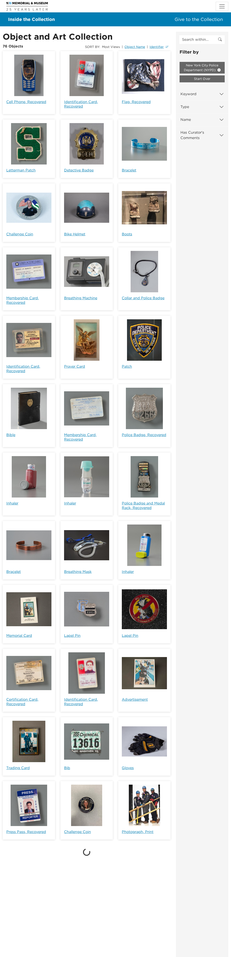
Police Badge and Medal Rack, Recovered (143, 505)
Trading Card (18, 768)
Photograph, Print (137, 832)
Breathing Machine (80, 298)
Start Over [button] (202, 79)
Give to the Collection (199, 19)
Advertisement (135, 699)
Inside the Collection (31, 19)
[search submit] (220, 39)
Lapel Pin (72, 635)
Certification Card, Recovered (22, 701)
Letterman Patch (21, 170)
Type (184, 107)
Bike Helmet (74, 234)
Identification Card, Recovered (81, 104)
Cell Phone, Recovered (26, 102)
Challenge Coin (19, 234)
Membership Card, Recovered (22, 300)
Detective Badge (79, 170)
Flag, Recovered (136, 102)
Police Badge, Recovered (144, 435)
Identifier (157, 47)
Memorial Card (19, 635)
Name (185, 119)
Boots (127, 234)
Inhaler (12, 503)
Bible (10, 435)
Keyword (188, 94)
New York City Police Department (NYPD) (201, 67)
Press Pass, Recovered (26, 832)
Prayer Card (74, 366)
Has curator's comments (192, 135)
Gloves (128, 768)
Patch (127, 366)
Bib (67, 768)
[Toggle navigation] (222, 6)
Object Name (135, 47)
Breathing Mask (78, 572)
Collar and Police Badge (143, 298)
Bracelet (129, 170)
